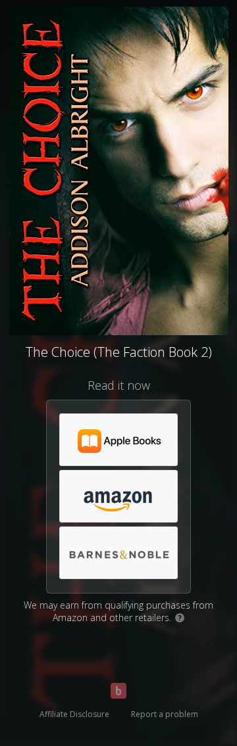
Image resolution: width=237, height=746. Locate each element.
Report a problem (164, 714)
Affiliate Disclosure (74, 714)
